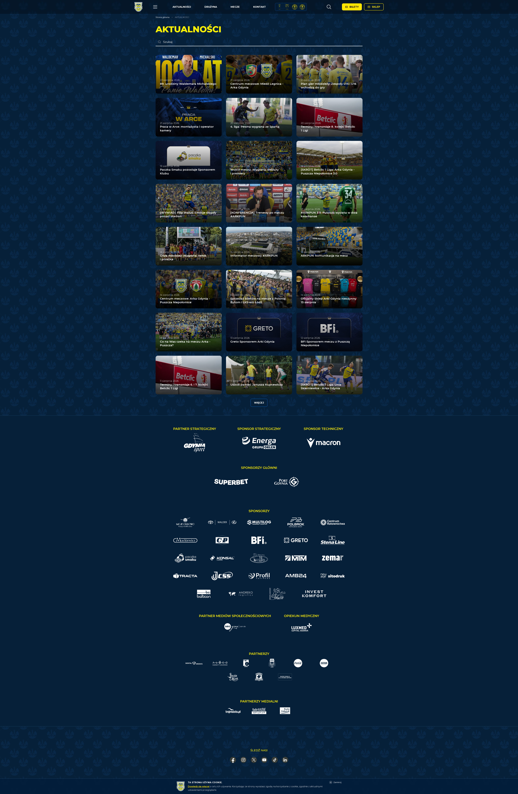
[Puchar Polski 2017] (287, 7)
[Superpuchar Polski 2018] (302, 7)
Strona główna (162, 17)
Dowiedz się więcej (198, 786)
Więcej (259, 402)
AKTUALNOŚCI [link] (182, 17)
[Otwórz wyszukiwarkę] (329, 6)
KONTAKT (259, 6)
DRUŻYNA (210, 6)
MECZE (235, 6)
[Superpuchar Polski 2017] (294, 7)
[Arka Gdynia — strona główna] (138, 7)
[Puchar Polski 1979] (279, 7)
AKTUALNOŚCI (182, 6)
